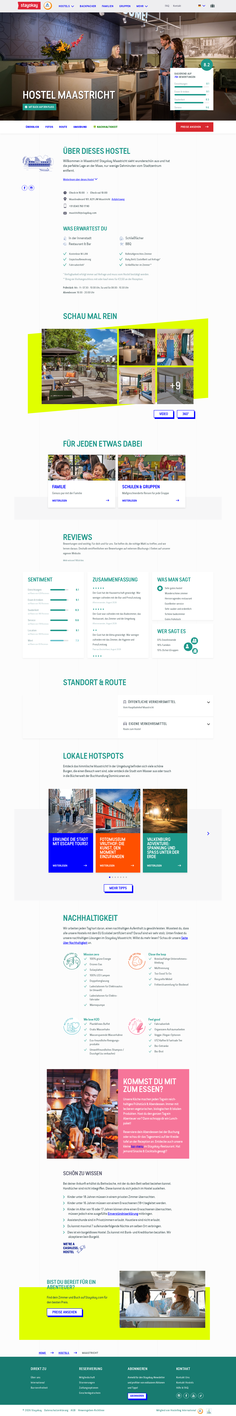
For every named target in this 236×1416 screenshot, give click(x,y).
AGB (73, 1410)
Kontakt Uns (183, 1377)
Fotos (49, 127)
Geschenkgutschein (89, 1393)
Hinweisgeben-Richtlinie (91, 1410)
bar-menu (137, 1146)
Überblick (32, 127)
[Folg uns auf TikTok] (201, 1395)
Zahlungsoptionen (88, 1387)
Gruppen (125, 6)
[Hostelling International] (201, 1410)
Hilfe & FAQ (182, 1387)
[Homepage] (30, 6)
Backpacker (88, 6)
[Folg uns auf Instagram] (179, 1395)
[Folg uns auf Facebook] (186, 1395)
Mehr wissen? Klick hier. (73, 560)
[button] (18, 479)
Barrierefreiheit (39, 1387)
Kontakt (177, 6)
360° (185, 414)
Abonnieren (137, 1395)
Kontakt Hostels (185, 1382)
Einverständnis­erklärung (123, 1213)
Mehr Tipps (118, 888)
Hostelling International (183, 1410)
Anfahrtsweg (118, 199)
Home (42, 1353)
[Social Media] (24, 188)
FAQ (167, 6)
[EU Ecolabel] (209, 1410)
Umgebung (80, 127)
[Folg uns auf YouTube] (193, 1395)
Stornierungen (87, 1382)
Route (63, 127)
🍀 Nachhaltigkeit (105, 127)
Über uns (35, 1377)
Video (163, 414)
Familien (108, 6)
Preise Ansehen (64, 1312)
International (38, 1382)
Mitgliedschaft (87, 1377)
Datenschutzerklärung (56, 1410)
